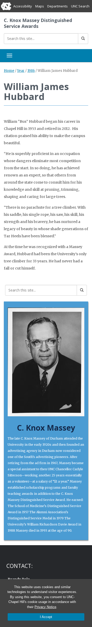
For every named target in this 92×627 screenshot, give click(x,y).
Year (21, 71)
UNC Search (80, 6)
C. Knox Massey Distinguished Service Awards (38, 23)
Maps (39, 6)
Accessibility (22, 6)
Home (9, 71)
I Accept (46, 617)
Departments (57, 6)
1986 (31, 71)
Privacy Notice (45, 607)
